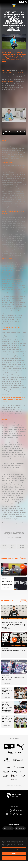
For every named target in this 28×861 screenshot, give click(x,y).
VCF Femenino (5, 702)
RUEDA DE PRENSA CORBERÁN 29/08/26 (13, 650)
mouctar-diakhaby (22, 546)
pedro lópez (12, 546)
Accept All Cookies (14, 858)
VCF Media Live (5, 648)
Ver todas (23, 558)
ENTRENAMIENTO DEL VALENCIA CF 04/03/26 (12, 570)
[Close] (26, 839)
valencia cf (4, 546)
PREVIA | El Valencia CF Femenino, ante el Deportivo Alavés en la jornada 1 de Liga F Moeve (7, 708)
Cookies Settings (14, 849)
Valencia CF (9, 8)
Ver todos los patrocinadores (14, 786)
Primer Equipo (5, 621)
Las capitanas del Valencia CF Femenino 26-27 (7, 720)
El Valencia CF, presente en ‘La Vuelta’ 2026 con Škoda (13, 678)
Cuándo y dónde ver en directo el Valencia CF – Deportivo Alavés (7, 582)
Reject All (14, 853)
